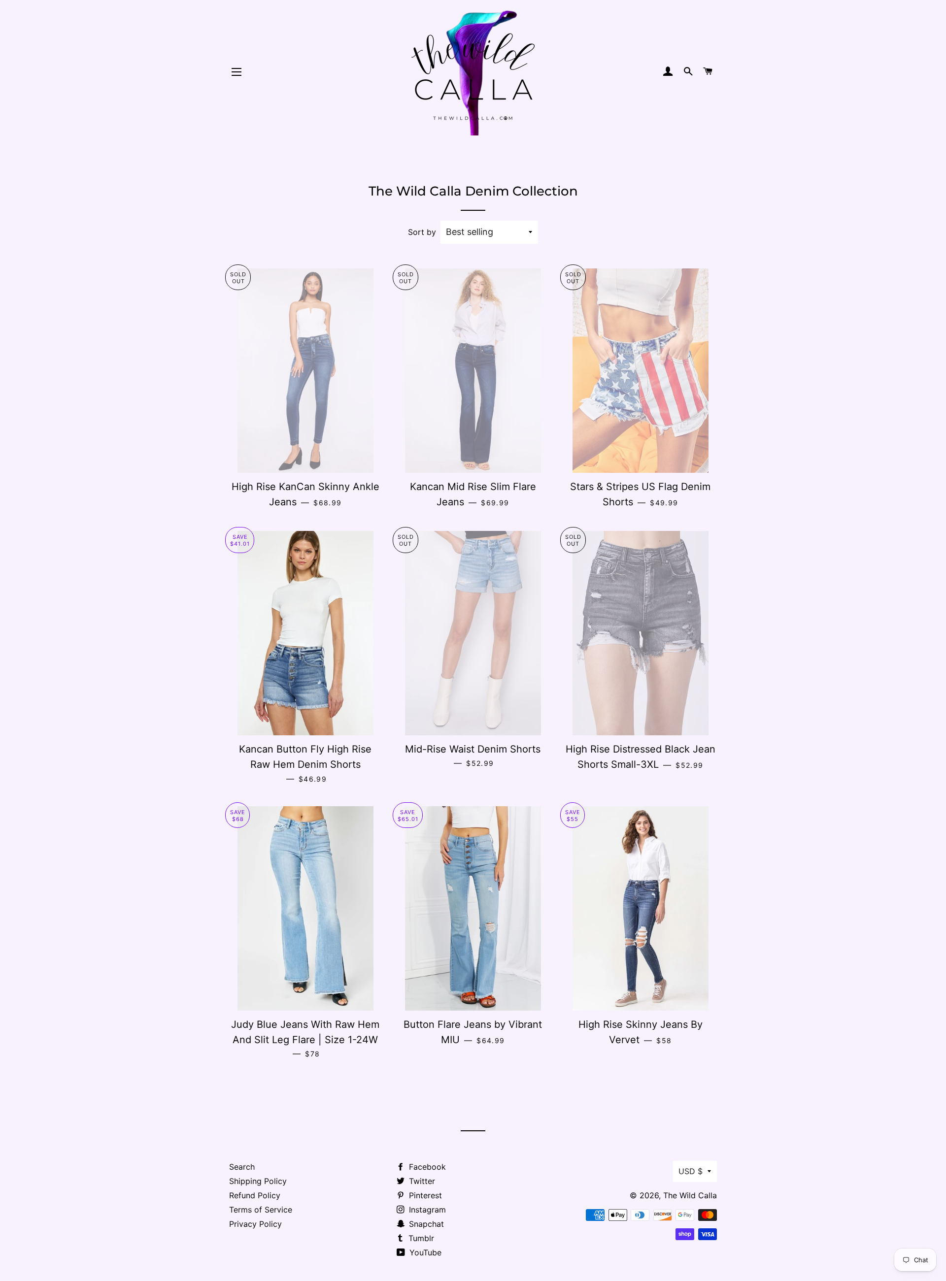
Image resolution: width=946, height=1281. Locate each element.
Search (242, 1167)
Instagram (426, 1210)
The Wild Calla (690, 1195)
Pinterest (424, 1195)
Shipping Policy (258, 1181)
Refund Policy (254, 1195)
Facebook (426, 1167)
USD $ (690, 1171)
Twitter (420, 1181)
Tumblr (420, 1238)
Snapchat (425, 1224)
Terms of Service (260, 1210)
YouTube (424, 1252)
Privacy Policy (255, 1224)
